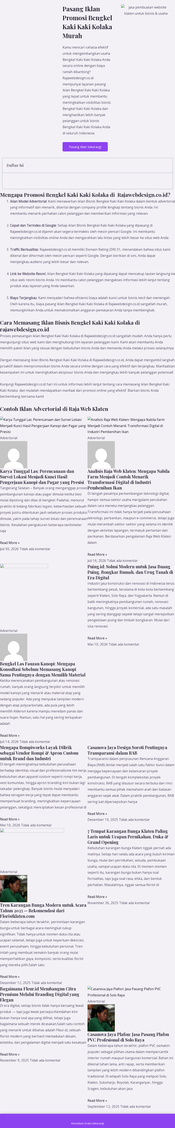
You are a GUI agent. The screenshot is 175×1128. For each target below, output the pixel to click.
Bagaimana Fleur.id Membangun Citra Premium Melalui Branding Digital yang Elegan (39, 994)
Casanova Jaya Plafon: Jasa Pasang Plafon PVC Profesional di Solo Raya (128, 1037)
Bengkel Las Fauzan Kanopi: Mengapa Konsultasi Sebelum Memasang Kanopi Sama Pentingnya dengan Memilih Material (42, 669)
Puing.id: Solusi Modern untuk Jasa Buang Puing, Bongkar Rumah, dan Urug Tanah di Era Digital (130, 572)
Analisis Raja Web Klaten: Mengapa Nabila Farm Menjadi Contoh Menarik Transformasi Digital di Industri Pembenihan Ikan (129, 479)
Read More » (10, 542)
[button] (167, 165)
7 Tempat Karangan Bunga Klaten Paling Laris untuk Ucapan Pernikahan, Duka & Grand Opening (128, 836)
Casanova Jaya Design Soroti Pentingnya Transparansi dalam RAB (127, 750)
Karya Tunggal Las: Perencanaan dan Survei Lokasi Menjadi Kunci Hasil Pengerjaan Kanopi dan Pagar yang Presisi (42, 476)
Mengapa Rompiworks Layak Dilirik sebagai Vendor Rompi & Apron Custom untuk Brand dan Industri (39, 752)
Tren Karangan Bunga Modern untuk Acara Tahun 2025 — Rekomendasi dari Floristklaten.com (43, 910)
